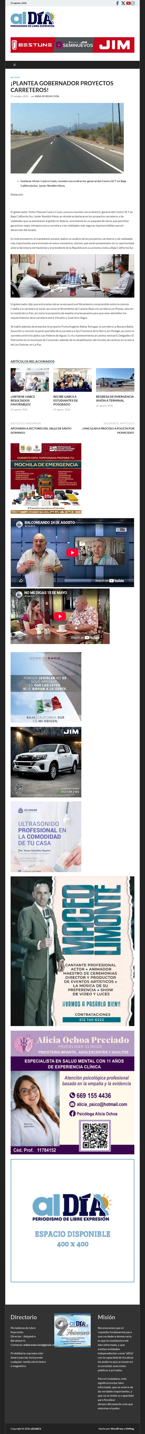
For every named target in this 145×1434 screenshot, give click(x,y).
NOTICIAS (15, 77)
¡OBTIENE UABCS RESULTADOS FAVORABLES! (23, 400)
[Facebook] (117, 3)
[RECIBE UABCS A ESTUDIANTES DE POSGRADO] (72, 381)
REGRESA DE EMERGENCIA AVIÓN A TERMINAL (115, 398)
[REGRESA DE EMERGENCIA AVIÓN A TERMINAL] (115, 381)
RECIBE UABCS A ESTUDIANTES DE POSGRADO (65, 400)
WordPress (117, 1428)
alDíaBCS (36, 1428)
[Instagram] (132, 3)
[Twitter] (122, 3)
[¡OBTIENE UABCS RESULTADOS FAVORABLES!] (30, 381)
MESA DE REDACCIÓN (47, 96)
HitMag (130, 1428)
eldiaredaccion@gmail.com (40, 1344)
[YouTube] (127, 3)
